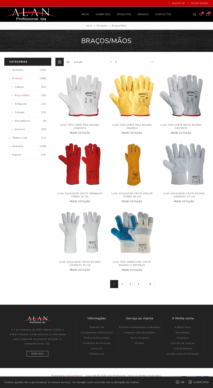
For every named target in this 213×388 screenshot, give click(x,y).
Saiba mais (37, 354)
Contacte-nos (96, 353)
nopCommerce (74, 375)
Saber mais (201, 382)
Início (89, 25)
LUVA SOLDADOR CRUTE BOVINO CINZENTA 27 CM (184, 195)
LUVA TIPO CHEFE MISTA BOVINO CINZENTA (181, 126)
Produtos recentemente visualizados (139, 327)
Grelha (59, 62)
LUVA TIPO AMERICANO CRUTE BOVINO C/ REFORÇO (132, 263)
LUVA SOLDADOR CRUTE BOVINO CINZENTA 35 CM (80, 263)
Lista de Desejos (182, 348)
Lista (68, 62)
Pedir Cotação (80, 133)
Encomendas (183, 332)
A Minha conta (183, 327)
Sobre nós (97, 348)
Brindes (139, 343)
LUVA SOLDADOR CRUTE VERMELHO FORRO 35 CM (80, 195)
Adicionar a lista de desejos (83, 95)
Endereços (183, 337)
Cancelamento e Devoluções (97, 332)
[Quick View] (69, 95)
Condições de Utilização (96, 343)
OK (182, 382)
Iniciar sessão (200, 3)
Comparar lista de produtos (140, 332)
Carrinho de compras (183, 343)
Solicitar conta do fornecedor (182, 353)
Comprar (90, 95)
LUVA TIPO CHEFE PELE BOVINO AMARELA (132, 126)
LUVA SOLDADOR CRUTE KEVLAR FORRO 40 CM (132, 195)
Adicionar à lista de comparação (76, 95)
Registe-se (178, 3)
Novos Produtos (139, 337)
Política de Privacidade (97, 337)
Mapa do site (96, 327)
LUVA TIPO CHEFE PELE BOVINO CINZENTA (80, 126)
